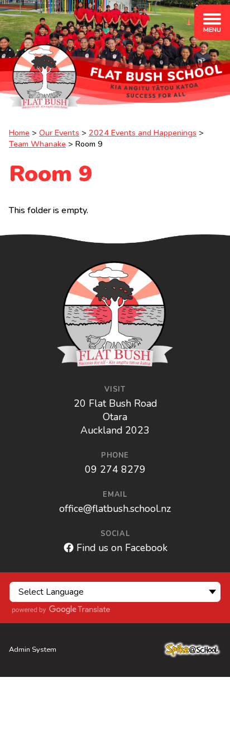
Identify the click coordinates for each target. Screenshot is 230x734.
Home (19, 132)
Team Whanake (37, 143)
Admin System (32, 649)
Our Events (59, 132)
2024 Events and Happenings (143, 132)
